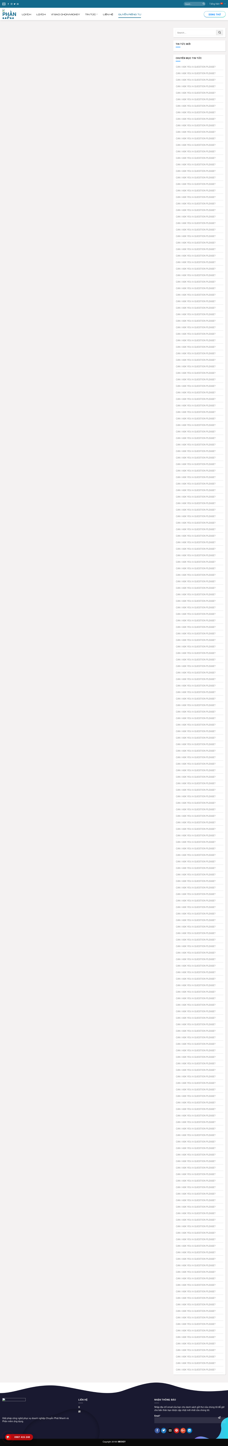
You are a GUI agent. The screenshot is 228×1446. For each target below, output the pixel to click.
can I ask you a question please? (196, 66)
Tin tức (90, 14)
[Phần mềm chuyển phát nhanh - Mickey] (12, 14)
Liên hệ (108, 14)
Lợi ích (26, 14)
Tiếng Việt (214, 4)
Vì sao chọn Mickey (65, 14)
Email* (157, 1415)
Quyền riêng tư (129, 14)
